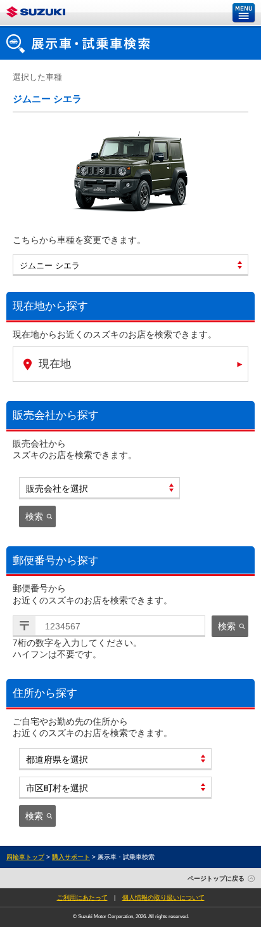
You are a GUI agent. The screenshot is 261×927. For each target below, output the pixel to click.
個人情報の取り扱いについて (163, 897)
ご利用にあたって (82, 897)
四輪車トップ (25, 856)
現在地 (55, 364)
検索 (34, 516)
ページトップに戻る (216, 878)
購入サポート (71, 856)
